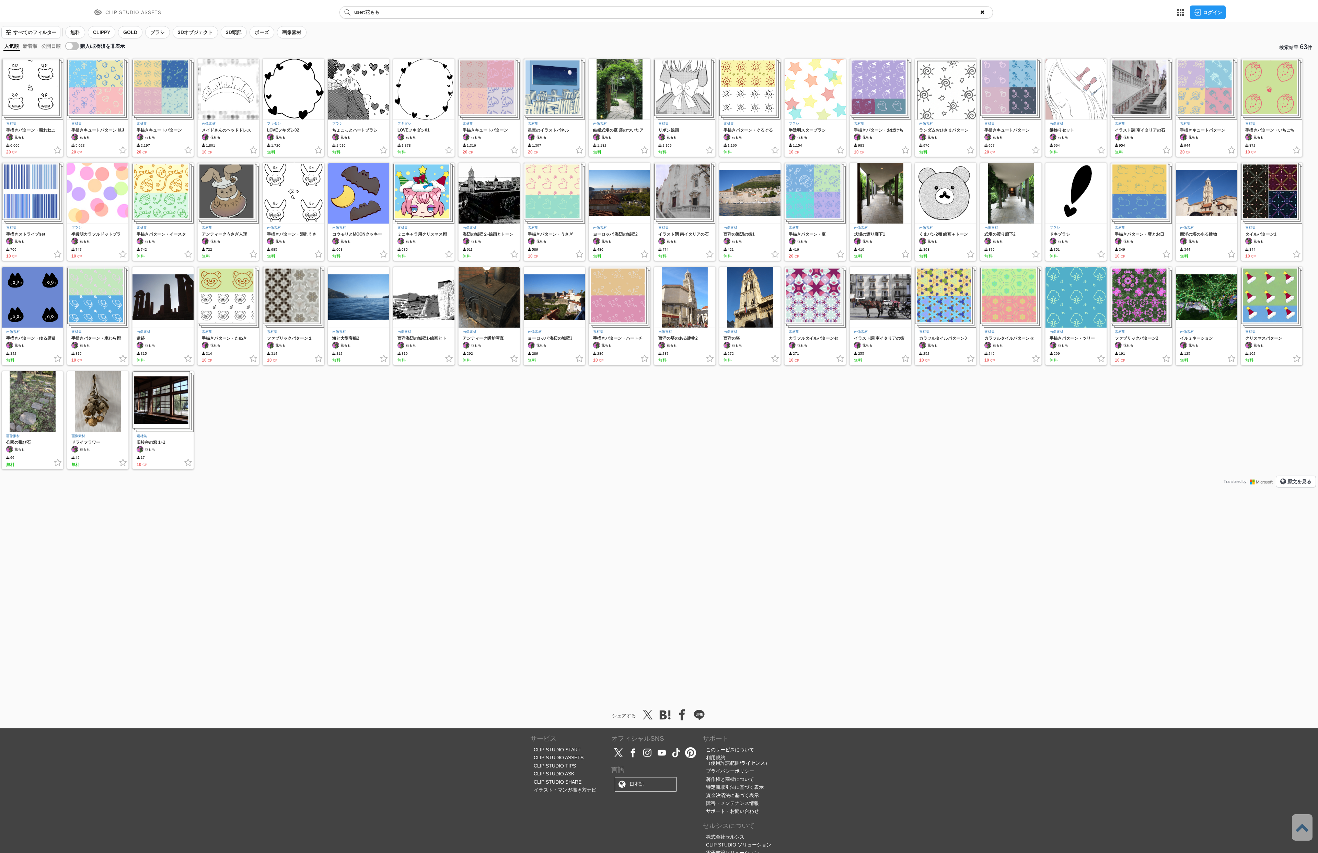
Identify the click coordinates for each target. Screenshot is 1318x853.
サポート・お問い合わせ (732, 811)
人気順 (11, 46)
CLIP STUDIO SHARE (557, 782)
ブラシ (337, 123)
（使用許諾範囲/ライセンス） (738, 763)
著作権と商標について (730, 779)
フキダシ (274, 123)
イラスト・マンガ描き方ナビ (565, 790)
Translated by (1235, 481)
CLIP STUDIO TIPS (555, 766)
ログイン (1212, 12)
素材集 (11, 123)
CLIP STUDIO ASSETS (558, 757)
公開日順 (51, 46)
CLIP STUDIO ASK (554, 773)
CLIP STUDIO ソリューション (738, 845)
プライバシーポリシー (730, 771)
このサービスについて (730, 749)
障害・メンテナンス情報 (732, 803)
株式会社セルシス (725, 837)
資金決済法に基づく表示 (732, 795)
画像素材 (209, 123)
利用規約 (715, 757)
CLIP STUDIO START (557, 749)
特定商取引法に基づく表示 (735, 787)
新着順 (30, 46)
